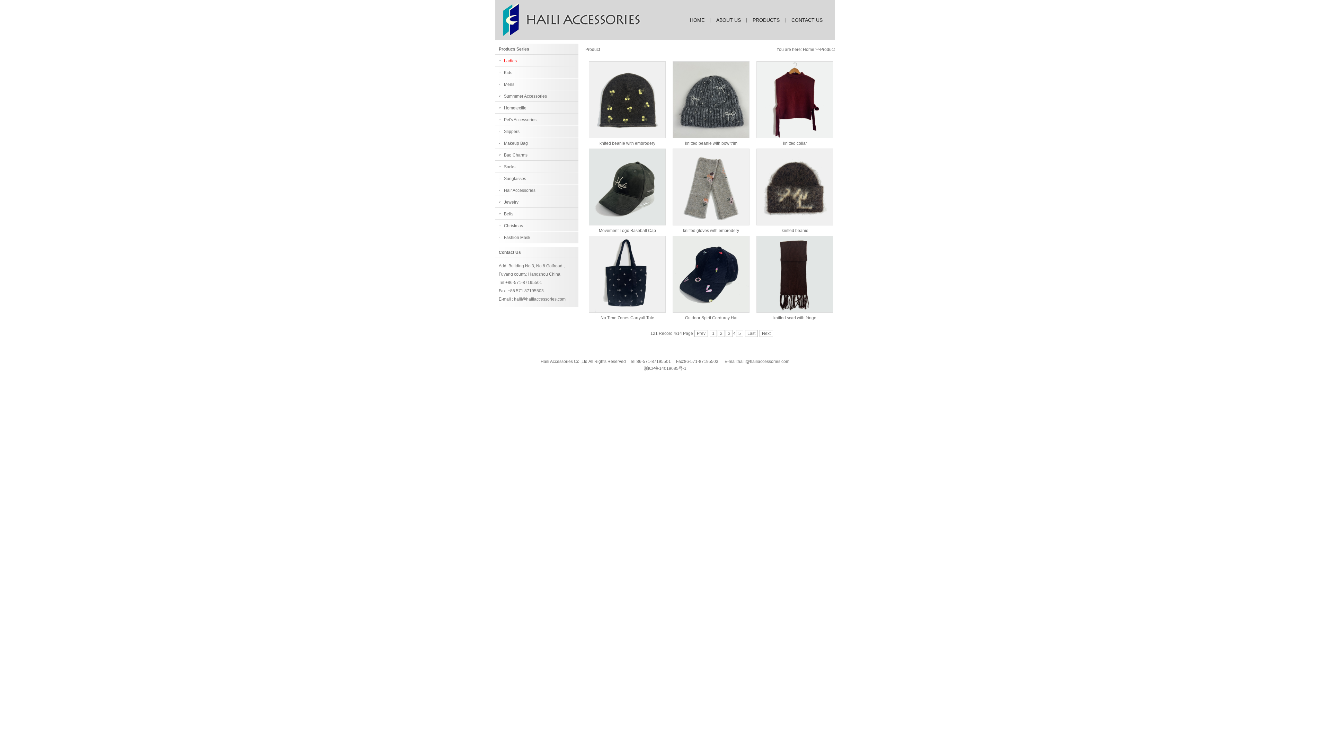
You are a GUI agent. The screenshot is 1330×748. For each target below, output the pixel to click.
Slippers (512, 131)
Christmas (513, 225)
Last (751, 333)
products (766, 20)
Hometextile (515, 108)
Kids (508, 72)
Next (766, 333)
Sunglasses (515, 178)
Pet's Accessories (520, 119)
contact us (807, 20)
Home (808, 49)
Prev (701, 333)
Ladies (510, 61)
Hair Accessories (519, 190)
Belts (508, 214)
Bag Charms (515, 155)
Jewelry (511, 202)
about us (728, 20)
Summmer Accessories (525, 96)
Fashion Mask (517, 237)
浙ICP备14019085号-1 (665, 368)
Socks (509, 166)
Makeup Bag (516, 143)
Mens (509, 84)
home (697, 20)
